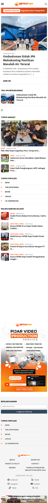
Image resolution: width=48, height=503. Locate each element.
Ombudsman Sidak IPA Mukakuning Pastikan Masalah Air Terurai (19, 60)
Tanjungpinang (12, 187)
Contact (35, 464)
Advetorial (14, 224)
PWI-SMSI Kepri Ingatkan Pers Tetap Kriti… (20, 151)
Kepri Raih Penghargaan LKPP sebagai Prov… (27, 169)
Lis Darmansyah (12, 201)
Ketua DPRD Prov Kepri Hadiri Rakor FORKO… (26, 227)
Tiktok (14, 488)
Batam (7, 192)
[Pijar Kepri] (24, 3)
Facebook (14, 480)
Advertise (35, 460)
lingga (8, 196)
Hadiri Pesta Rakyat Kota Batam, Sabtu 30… (28, 217)
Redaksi (12, 468)
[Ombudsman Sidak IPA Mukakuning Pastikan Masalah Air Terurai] (24, 33)
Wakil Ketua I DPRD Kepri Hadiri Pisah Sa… (27, 237)
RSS (36, 488)
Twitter (36, 480)
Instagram (14, 484)
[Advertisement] (24, 290)
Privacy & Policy (12, 464)
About (12, 460)
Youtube (37, 484)
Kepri (3, 148)
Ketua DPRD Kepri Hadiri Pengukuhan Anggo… (27, 258)
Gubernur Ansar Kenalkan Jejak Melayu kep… (28, 159)
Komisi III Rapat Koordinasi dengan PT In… (27, 247)
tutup (3, 497)
